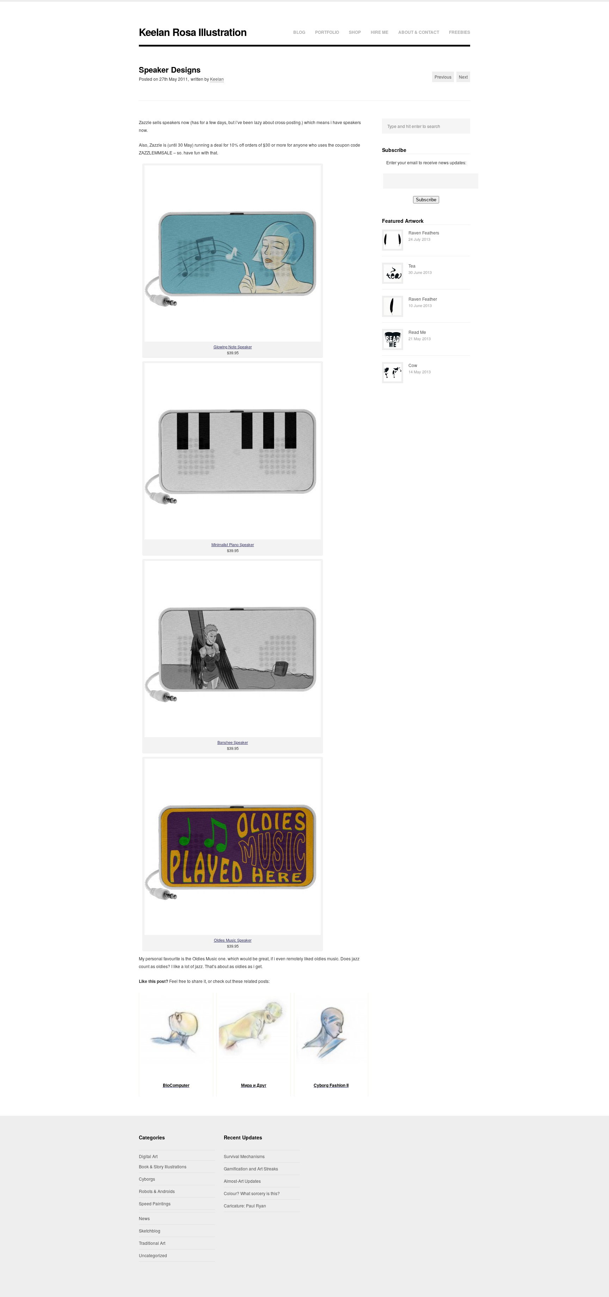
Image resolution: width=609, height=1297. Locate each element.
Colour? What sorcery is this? (252, 1193)
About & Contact (418, 32)
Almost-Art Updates (242, 1181)
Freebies (459, 32)
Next (463, 77)
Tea (412, 266)
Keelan (217, 79)
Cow (412, 365)
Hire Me (379, 32)
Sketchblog (149, 1231)
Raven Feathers (423, 232)
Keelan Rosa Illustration (193, 32)
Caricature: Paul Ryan (245, 1206)
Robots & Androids (157, 1191)
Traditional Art (152, 1243)
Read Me (417, 332)
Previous (443, 77)
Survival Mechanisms (244, 1156)
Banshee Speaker (232, 742)
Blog (299, 32)
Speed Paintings (155, 1203)
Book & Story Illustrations (162, 1166)
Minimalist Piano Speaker (232, 544)
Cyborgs (147, 1179)
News (144, 1218)
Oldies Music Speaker (233, 940)
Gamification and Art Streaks (251, 1168)
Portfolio (327, 32)
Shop (355, 32)
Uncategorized (153, 1255)
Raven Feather (422, 299)
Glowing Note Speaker (233, 346)
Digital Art (148, 1156)
